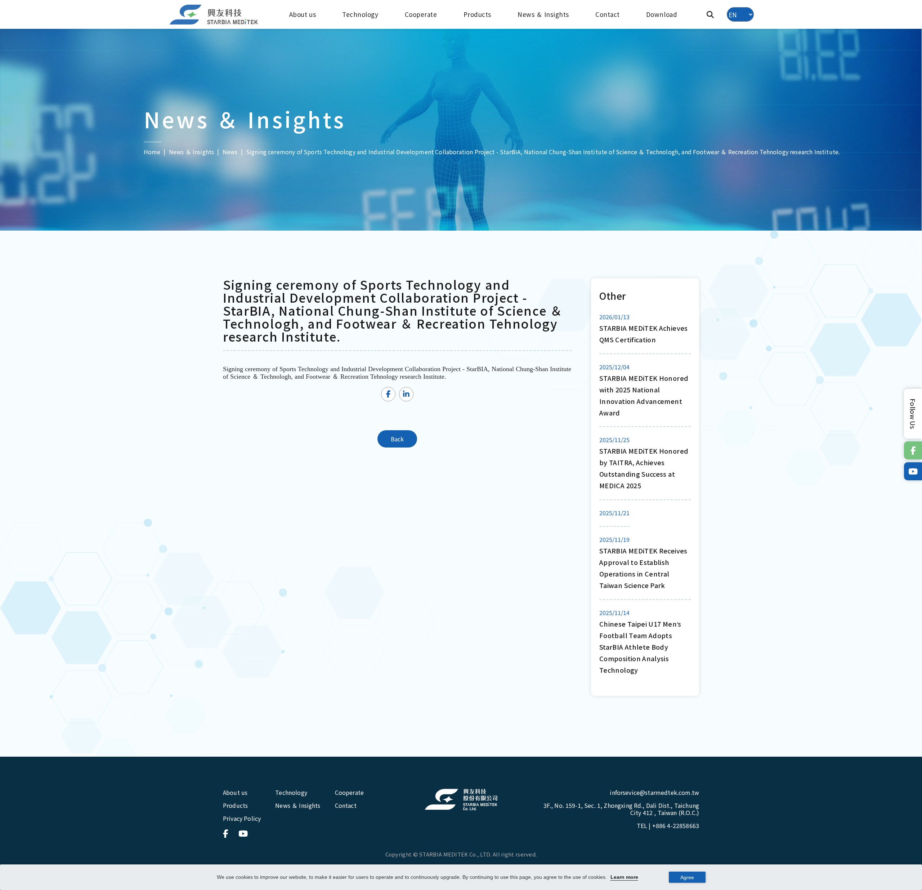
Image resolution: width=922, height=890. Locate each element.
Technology (360, 14)
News (230, 151)
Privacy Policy (242, 818)
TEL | (668, 825)
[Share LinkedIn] (406, 394)
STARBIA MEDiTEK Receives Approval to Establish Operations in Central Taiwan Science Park (643, 568)
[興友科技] (214, 14)
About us (302, 14)
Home (152, 151)
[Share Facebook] (388, 394)
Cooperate (421, 14)
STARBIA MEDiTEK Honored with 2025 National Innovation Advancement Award (643, 395)
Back (397, 439)
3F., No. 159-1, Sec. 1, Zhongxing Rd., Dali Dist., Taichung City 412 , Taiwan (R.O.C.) (621, 809)
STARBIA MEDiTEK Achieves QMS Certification (643, 333)
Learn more (624, 877)
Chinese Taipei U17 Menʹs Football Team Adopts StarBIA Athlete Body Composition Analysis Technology (640, 647)
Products (477, 14)
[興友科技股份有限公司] (461, 799)
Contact (607, 14)
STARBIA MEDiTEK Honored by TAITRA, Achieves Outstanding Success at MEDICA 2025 (643, 468)
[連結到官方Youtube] (913, 471)
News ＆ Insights (543, 14)
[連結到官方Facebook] (913, 450)
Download (661, 14)
